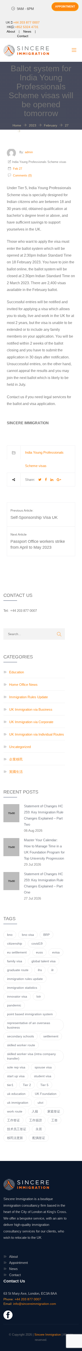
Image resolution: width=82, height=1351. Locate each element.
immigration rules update (25, 979)
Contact (22, 36)
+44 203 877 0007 (26, 22)
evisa (56, 952)
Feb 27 (17, 168)
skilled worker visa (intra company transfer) (31, 1056)
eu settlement (17, 952)
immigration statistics (22, 987)
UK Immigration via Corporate (31, 722)
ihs (40, 970)
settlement (50, 1036)
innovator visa (17, 996)
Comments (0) (22, 175)
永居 (39, 1129)
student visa (42, 1076)
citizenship (14, 943)
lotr (38, 996)
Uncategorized (20, 747)
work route (14, 1111)
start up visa (16, 1076)
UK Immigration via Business (30, 709)
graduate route (17, 970)
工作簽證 (35, 1120)
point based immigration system (30, 1014)
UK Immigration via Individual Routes (36, 734)
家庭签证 (53, 1111)
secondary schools (20, 1036)
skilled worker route (21, 1045)
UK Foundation (45, 1094)
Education (16, 672)
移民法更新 (15, 1138)
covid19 (37, 943)
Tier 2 (27, 1085)
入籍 (35, 1111)
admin (29, 152)
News (27, 31)
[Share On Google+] (59, 479)
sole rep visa (16, 1067)
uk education (16, 1094)
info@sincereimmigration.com (34, 1304)
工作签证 (13, 1120)
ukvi (40, 1102)
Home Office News (23, 684)
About (11, 31)
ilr (52, 970)
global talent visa (43, 961)
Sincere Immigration (47, 1334)
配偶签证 (38, 1138)
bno (10, 934)
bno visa (28, 934)
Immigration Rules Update (28, 697)
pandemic (14, 1005)
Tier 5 (44, 1085)
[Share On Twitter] (39, 479)
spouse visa (43, 1067)
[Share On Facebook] (46, 479)
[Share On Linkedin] (51, 479)
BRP (46, 934)
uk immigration (17, 1102)
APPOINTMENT (65, 6)
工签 (54, 1120)
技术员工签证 (16, 1129)
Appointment (18, 1263)
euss (39, 952)
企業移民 (16, 759)
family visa (14, 961)
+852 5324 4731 (26, 27)
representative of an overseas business (28, 1025)
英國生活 (16, 772)
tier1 (10, 1085)
